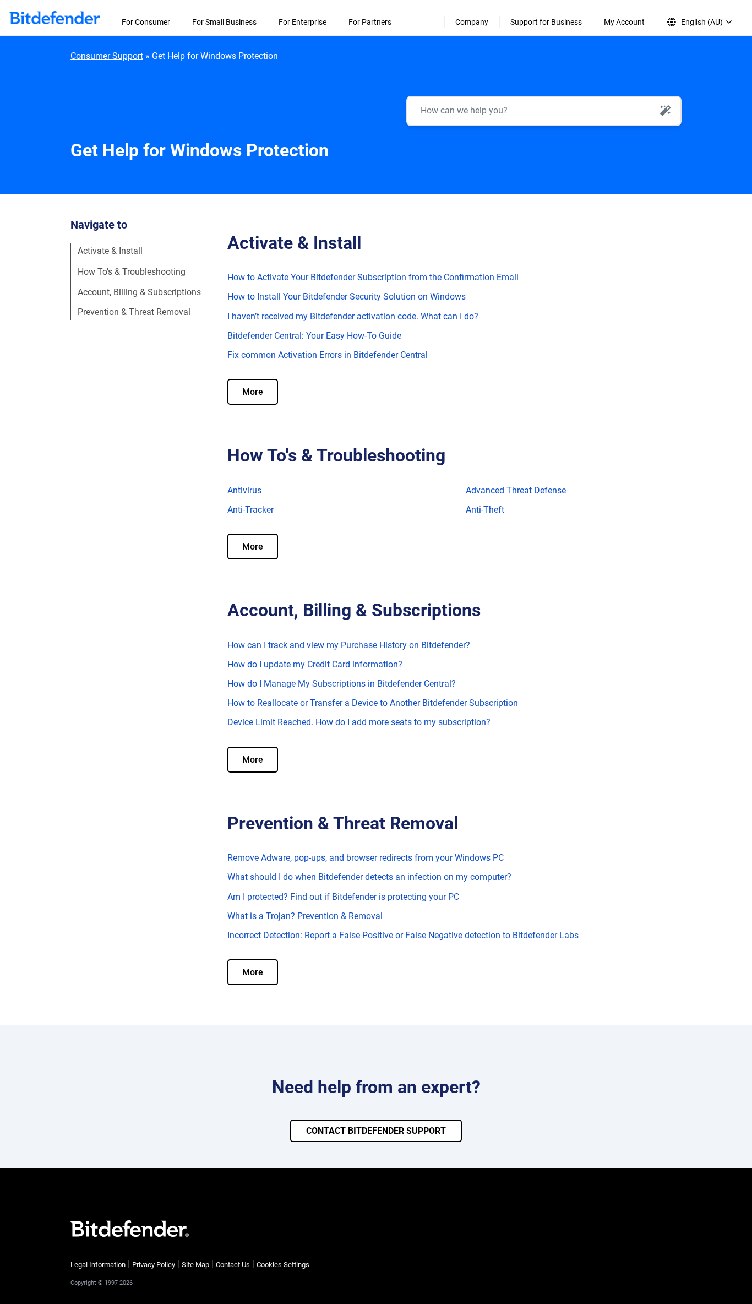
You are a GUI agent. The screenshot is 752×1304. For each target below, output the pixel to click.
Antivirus (244, 490)
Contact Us (233, 1264)
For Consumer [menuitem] (146, 22)
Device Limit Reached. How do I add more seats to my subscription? (359, 722)
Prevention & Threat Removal (135, 312)
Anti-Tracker (250, 509)
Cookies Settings (283, 1264)
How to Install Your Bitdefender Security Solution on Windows (346, 296)
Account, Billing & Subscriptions (139, 291)
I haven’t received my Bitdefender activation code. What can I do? (352, 316)
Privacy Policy (153, 1264)
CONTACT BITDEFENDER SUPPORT (376, 1131)
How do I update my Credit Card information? (314, 664)
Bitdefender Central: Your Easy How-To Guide (314, 335)
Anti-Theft (485, 509)
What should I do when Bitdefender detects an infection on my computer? (369, 877)
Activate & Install (110, 251)
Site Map (195, 1264)
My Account (624, 22)
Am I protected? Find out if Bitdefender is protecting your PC (343, 897)
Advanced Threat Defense (516, 490)
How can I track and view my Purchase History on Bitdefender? (348, 645)
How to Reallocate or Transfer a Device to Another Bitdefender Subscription (372, 703)
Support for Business (546, 22)
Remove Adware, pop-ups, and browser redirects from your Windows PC (365, 857)
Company (471, 22)
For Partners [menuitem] (369, 22)
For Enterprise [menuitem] (302, 22)
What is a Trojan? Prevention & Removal (305, 916)
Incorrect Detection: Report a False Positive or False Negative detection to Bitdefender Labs (403, 935)
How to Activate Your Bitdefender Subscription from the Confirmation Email (373, 277)
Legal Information (98, 1264)
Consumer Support (106, 56)
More (252, 392)
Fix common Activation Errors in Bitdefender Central (327, 355)
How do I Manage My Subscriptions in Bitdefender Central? (341, 683)
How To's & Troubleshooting (132, 271)
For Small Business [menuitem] (224, 22)
